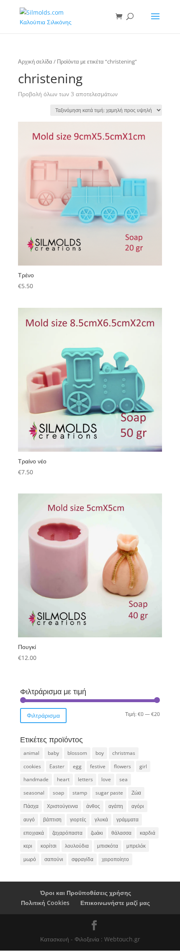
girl (143, 766)
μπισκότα (107, 845)
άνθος (93, 806)
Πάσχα (31, 806)
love (106, 779)
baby (53, 753)
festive (97, 766)
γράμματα (127, 819)
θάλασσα (121, 832)
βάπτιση (52, 819)
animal (31, 753)
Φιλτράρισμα (43, 715)
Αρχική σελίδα (35, 61)
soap (58, 792)
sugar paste (109, 792)
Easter (56, 766)
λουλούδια (77, 845)
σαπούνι (53, 859)
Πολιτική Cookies (45, 903)
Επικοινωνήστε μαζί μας (115, 903)
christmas (123, 753)
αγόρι (137, 806)
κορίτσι (49, 845)
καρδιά (147, 832)
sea (123, 779)
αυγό (29, 819)
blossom (77, 753)
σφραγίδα (82, 859)
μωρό (29, 859)
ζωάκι (97, 832)
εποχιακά (33, 832)
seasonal (33, 792)
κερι (27, 845)
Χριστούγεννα (62, 806)
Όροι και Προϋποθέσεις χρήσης (85, 893)
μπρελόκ (136, 845)
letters (85, 779)
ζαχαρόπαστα (67, 832)
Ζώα (136, 792)
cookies (32, 766)
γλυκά (101, 819)
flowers (122, 766)
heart (63, 779)
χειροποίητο (115, 859)
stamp (79, 792)
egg (77, 766)
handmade (36, 779)
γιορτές (78, 819)
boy (99, 753)
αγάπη (115, 806)
